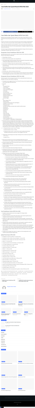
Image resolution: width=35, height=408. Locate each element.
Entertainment (4, 334)
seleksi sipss (16, 273)
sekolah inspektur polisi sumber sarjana (8, 273)
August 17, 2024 (8, 323)
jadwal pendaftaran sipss (5, 272)
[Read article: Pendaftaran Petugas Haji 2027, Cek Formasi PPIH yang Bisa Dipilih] (6, 310)
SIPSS (20, 273)
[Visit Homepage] (17, 1)
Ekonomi (2, 332)
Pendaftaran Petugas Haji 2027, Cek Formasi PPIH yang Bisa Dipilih (5, 314)
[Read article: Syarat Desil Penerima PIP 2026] (17, 310)
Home (2, 4)
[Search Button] (33, 1)
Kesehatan (3, 339)
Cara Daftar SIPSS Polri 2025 (28, 271)
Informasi (5, 4)
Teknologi (3, 342)
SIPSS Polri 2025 (24, 273)
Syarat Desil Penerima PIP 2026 (16, 313)
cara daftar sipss (20, 271)
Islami (2, 337)
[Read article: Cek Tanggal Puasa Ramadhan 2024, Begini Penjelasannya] (3, 323)
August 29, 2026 (3, 315)
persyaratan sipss (19, 272)
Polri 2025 (24, 272)
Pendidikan (3, 341)
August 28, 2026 (26, 315)
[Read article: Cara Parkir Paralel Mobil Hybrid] (26, 384)
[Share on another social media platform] (33, 31)
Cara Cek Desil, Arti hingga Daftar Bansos (6, 390)
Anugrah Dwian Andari (7, 8)
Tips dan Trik (3, 344)
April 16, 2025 (14, 8)
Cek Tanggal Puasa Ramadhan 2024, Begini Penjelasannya (13, 322)
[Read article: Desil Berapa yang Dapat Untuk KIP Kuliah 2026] (9, 299)
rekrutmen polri (29, 272)
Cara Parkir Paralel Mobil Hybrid (21, 390)
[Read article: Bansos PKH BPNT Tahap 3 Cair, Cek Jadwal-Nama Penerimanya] (26, 299)
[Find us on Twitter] (17, 404)
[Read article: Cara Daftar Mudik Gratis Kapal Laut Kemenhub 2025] (3, 326)
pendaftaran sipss (13, 272)
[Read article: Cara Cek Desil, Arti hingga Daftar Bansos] (29, 310)
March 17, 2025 (7, 326)
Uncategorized (3, 346)
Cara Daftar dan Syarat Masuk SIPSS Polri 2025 (10, 271)
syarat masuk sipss (4, 275)
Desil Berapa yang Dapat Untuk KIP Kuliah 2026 (8, 303)
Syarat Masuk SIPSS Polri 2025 (12, 275)
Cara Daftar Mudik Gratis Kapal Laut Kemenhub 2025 (12, 325)
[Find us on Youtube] (18, 404)
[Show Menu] (1, 1)
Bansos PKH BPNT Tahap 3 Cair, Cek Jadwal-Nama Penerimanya (25, 363)
